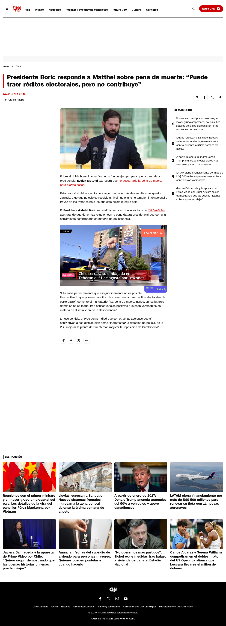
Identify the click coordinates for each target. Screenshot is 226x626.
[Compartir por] (220, 97)
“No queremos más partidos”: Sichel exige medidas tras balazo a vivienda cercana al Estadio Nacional (140, 558)
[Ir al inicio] (17, 9)
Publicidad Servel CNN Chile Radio (176, 606)
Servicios (152, 9)
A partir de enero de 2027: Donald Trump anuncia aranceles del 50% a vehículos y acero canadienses (197, 160)
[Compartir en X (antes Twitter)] (212, 97)
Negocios (55, 9)
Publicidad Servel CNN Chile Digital (139, 606)
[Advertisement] (29, 311)
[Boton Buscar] (193, 8)
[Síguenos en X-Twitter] (109, 599)
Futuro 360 (120, 9)
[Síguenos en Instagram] (117, 599)
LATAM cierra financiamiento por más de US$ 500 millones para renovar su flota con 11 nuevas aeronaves (199, 176)
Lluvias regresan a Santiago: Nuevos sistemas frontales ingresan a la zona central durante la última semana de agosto (197, 143)
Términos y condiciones (108, 606)
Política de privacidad (83, 606)
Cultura (136, 9)
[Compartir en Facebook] (204, 97)
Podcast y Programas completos (87, 9)
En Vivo (54, 606)
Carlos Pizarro (16, 100)
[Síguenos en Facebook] (100, 599)
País (27, 9)
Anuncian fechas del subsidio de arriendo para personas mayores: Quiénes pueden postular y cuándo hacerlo (85, 558)
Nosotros (65, 606)
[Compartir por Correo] (197, 97)
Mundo (39, 9)
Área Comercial (41, 606)
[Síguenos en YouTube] (126, 599)
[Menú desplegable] (7, 8)
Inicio (6, 66)
